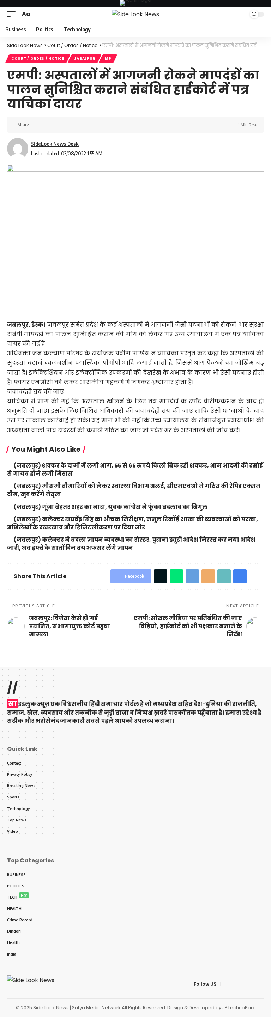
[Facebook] (226, 984)
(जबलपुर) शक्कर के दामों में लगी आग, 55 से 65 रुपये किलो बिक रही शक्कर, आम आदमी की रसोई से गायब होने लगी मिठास (135, 470)
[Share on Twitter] (47, 124)
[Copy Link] (58, 124)
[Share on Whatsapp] (176, 576)
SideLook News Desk (55, 144)
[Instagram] (260, 984)
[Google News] (251, 984)
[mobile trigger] (13, 14)
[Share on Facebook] (36, 124)
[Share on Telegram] (192, 576)
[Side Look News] (135, 14)
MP (108, 58)
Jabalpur (84, 58)
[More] (80, 124)
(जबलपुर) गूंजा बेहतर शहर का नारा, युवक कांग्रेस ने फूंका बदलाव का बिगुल (110, 507)
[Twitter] (235, 984)
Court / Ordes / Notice (37, 58)
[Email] (208, 576)
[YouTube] (243, 984)
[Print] (69, 124)
